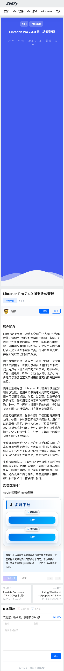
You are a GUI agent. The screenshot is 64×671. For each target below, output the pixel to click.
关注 (45, 311)
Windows (46, 11)
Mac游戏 (32, 11)
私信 (56, 311)
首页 (7, 11)
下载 (32, 520)
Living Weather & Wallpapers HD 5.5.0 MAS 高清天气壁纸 (49, 595)
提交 (56, 656)
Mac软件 (18, 11)
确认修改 (57, 617)
